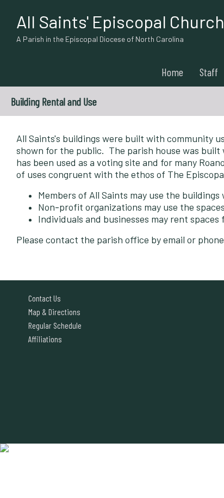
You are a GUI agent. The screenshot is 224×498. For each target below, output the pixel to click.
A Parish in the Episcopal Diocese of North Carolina (100, 39)
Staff (209, 71)
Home (172, 71)
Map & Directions (52, 311)
